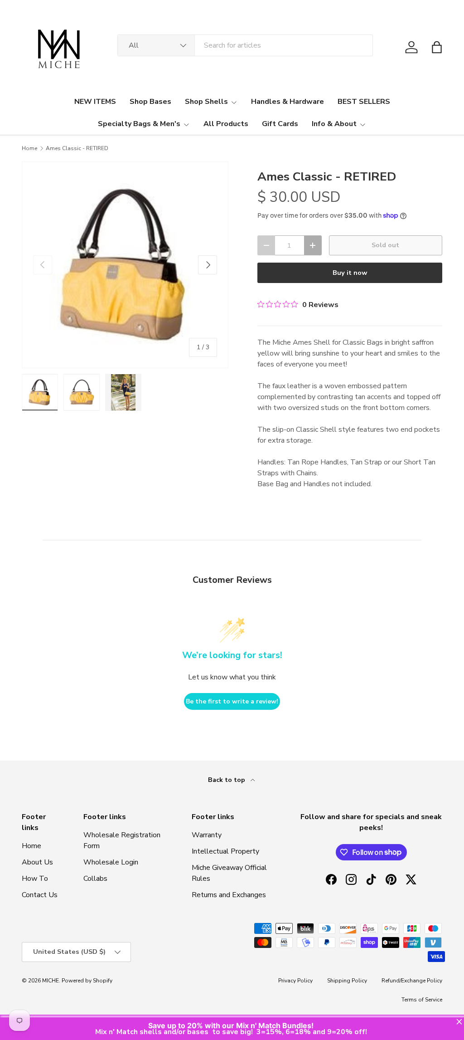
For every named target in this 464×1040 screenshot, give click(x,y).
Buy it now (350, 272)
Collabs (95, 879)
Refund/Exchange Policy (412, 980)
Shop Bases (150, 102)
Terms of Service (421, 999)
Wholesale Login (110, 862)
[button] (437, 47)
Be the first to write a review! (232, 701)
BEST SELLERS (364, 102)
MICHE (50, 980)
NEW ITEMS (95, 102)
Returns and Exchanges (229, 895)
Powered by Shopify (87, 980)
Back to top (227, 780)
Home (29, 148)
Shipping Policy (347, 980)
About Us (37, 862)
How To (35, 879)
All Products (225, 124)
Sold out (385, 244)
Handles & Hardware (287, 102)
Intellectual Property (225, 851)
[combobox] (245, 45)
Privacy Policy (295, 980)
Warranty (207, 835)
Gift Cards (280, 124)
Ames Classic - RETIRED (77, 148)
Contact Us (40, 895)
